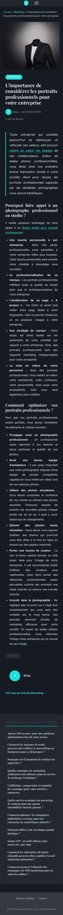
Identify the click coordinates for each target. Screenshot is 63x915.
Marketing (18, 12)
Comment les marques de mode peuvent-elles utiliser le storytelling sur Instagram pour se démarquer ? (31, 748)
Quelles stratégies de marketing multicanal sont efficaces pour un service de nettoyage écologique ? (31, 774)
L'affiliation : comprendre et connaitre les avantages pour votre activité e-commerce (30, 789)
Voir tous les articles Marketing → (26, 693)
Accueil (7, 12)
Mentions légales (25, 898)
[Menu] (36, 3)
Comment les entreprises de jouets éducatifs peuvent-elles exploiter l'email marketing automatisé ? (31, 855)
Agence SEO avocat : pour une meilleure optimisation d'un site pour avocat (31, 735)
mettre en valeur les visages (30, 150)
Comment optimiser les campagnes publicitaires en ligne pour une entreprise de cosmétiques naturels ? (29, 818)
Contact (42, 898)
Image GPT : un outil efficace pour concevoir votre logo (28, 842)
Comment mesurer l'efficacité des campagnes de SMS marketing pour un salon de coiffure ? (30, 870)
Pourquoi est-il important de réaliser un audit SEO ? (31, 761)
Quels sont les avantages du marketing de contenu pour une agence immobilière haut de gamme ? (30, 804)
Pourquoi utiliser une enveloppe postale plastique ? (31, 831)
